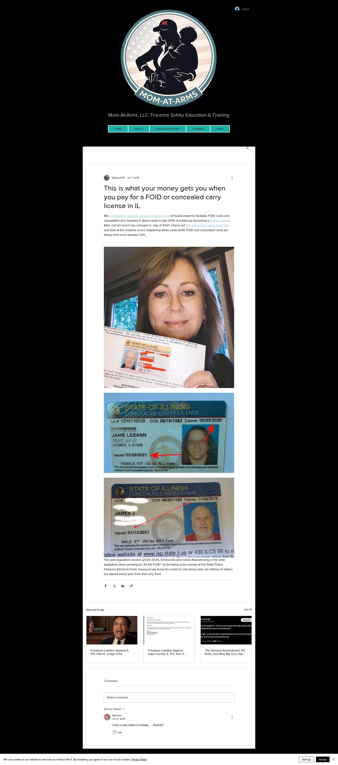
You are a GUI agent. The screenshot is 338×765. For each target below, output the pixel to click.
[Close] (334, 759)
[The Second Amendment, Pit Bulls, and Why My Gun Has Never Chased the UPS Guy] (226, 630)
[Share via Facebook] (105, 586)
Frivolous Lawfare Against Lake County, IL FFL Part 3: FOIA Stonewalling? (166, 652)
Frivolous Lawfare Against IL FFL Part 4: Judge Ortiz (110, 652)
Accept (323, 759)
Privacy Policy (139, 759)
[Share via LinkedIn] (122, 586)
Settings (306, 759)
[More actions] (232, 178)
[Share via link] (131, 586)
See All (248, 609)
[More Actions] (232, 717)
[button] (247, 148)
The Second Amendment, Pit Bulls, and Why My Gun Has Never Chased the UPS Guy (225, 652)
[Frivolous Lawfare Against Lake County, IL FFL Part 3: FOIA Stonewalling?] (169, 630)
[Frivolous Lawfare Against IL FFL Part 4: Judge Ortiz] (111, 630)
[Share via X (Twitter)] (114, 586)
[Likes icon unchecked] (114, 732)
